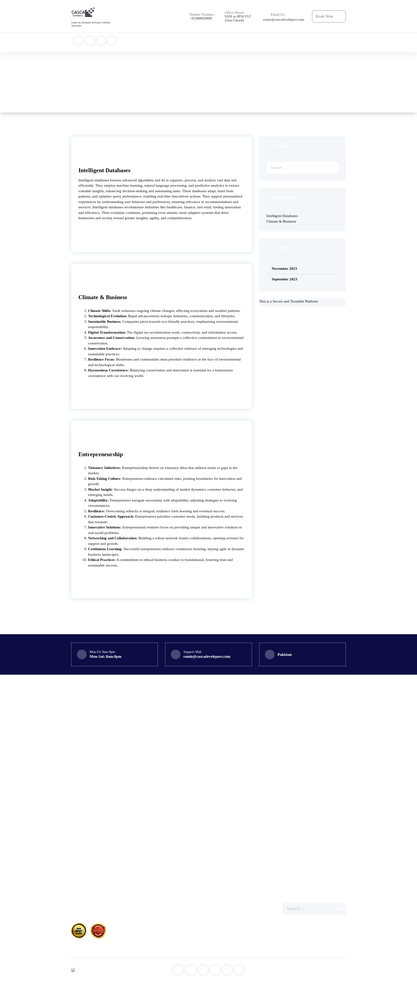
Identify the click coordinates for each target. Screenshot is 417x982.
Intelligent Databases (104, 170)
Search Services (242, 43)
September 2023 (284, 279)
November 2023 (284, 268)
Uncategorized (234, 905)
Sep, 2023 (86, 436)
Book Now (324, 16)
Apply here (216, 43)
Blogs (288, 43)
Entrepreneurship (100, 454)
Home (171, 43)
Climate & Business (102, 297)
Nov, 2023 (87, 152)
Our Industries (192, 43)
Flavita (341, 973)
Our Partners (269, 43)
